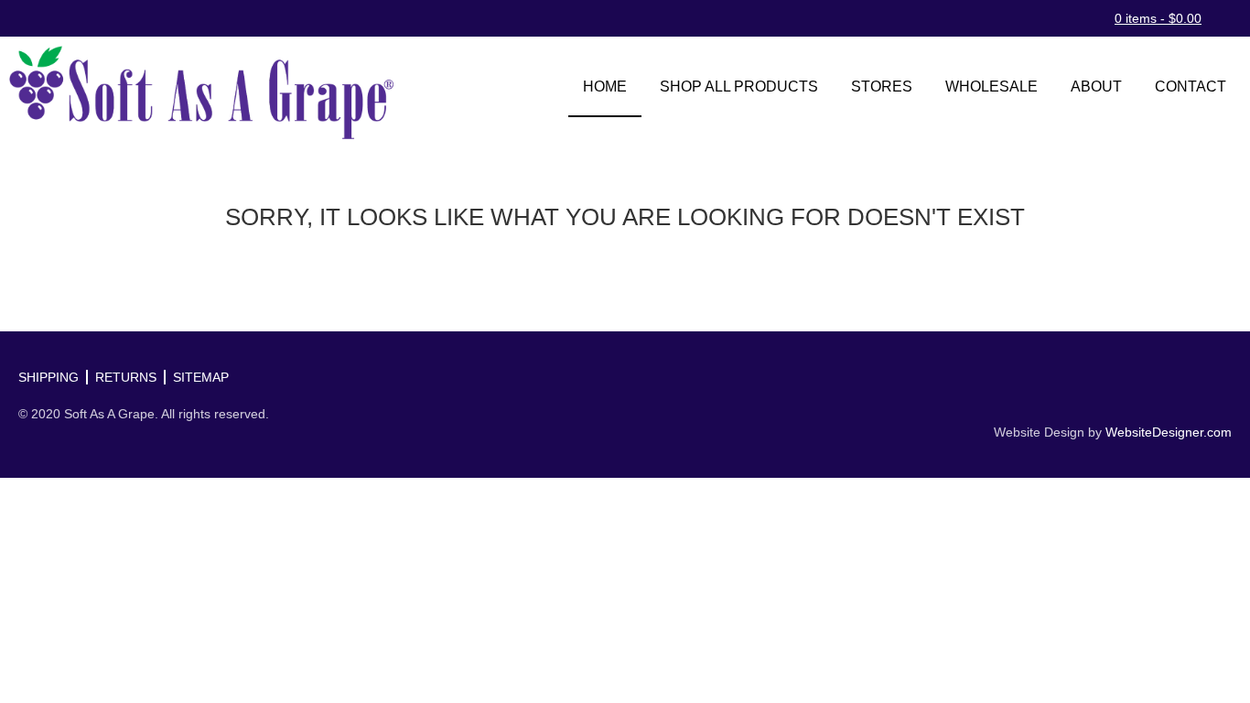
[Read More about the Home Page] (201, 92)
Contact (1190, 86)
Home (605, 86)
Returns (125, 377)
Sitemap (201, 377)
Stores (881, 86)
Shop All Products (739, 86)
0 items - (1158, 18)
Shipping (48, 377)
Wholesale (991, 86)
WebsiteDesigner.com (1168, 432)
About (1096, 86)
